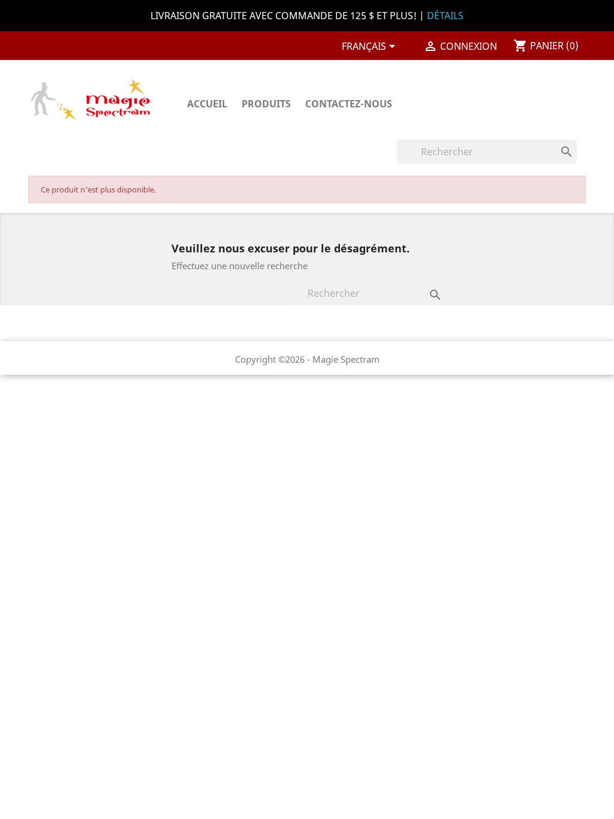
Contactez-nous (348, 103)
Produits (266, 103)
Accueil (207, 103)
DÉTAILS (445, 15)
